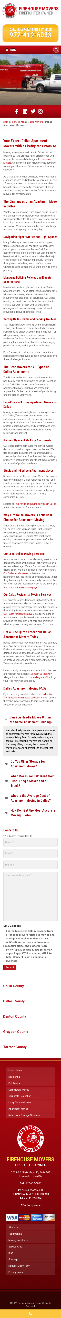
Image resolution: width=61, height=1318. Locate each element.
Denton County (14, 1016)
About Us (13, 1227)
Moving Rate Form (18, 1240)
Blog (10, 1253)
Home (6, 121)
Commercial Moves (18, 1089)
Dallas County (14, 1001)
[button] (30, 719)
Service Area (19, 121)
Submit (10, 967)
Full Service (14, 1083)
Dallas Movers (35, 121)
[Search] (56, 50)
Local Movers (15, 1070)
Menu (12, 49)
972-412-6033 (30, 34)
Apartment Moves (18, 1108)
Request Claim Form (19, 1265)
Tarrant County (15, 1047)
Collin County (13, 986)
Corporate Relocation (19, 1096)
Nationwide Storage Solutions (24, 1115)
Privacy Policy (15, 1272)
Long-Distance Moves (20, 1102)
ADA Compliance (30, 1205)
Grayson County (15, 1032)
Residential (14, 1076)
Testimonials (15, 1233)
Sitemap (13, 1259)
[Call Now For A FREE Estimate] (30, 1313)
